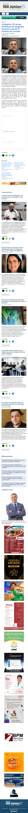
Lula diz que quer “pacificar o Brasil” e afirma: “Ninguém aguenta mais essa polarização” (13, 478)
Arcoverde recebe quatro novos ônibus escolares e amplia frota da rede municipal (13, 352)
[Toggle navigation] (3, 14)
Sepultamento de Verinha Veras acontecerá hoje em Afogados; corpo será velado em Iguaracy (12, 249)
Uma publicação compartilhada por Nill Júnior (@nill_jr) (14, 148)
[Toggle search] (7, 14)
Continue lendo (5, 242)
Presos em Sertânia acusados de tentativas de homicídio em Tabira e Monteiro (14, 301)
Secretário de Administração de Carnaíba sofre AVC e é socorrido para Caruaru (13, 404)
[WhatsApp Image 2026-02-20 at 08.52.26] (14, 567)
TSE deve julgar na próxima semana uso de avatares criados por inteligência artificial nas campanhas (14, 472)
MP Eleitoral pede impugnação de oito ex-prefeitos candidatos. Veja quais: (14, 460)
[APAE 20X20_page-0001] (14, 641)
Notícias (4, 22)
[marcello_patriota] (14, 793)
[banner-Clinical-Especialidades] (14, 616)
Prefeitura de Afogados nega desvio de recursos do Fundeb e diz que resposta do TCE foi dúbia (7, 165)
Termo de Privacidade (14, 809)
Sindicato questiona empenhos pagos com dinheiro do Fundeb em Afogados (7, 174)
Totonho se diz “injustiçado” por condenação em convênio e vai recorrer (12, 197)
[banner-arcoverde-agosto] (14, 183)
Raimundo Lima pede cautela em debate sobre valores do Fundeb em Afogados (19, 164)
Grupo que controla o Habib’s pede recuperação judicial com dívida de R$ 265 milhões (14, 466)
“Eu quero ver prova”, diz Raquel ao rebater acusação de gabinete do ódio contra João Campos (14, 485)
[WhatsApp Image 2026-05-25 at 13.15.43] (14, 539)
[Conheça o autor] (14, 506)
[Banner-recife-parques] (14, 591)
